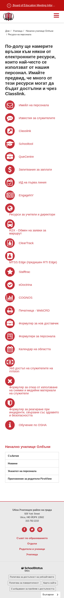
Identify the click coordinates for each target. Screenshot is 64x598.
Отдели (32, 543)
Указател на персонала (22, 471)
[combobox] (51, 594)
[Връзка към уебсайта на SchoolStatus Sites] (32, 569)
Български (48, 594)
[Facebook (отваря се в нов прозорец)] (24, 529)
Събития (13, 455)
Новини (12, 463)
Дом (7, 31)
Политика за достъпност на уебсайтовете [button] (32, 577)
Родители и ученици (32, 549)
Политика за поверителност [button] (24, 583)
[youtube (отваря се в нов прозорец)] (39, 529)
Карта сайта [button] (49, 583)
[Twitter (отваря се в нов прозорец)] (32, 529)
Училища (17, 31)
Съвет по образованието (32, 538)
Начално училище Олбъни (39, 31)
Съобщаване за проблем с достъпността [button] (32, 589)
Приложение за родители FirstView (30, 478)
